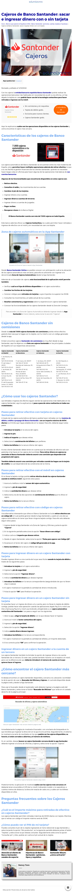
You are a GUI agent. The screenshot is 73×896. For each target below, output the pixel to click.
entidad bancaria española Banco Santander (33, 93)
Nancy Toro (23, 865)
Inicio (3, 24)
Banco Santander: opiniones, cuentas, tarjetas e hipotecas (49, 24)
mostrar (19, 81)
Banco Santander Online (17, 270)
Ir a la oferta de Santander (61, 109)
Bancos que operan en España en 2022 (18, 24)
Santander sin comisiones (31, 341)
